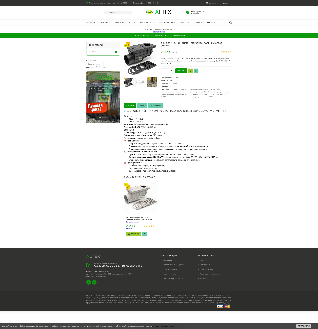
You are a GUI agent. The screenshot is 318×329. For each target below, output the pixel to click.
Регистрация (205, 265)
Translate (104, 67)
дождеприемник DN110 (204, 97)
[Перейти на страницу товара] (140, 197)
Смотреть (103, 118)
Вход (202, 260)
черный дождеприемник (220, 92)
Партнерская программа (210, 274)
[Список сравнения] (230, 22)
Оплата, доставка (170, 269)
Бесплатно (204, 278)
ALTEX (93, 256)
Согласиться (304, 326)
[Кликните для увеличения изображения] (140, 58)
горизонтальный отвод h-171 (176, 89)
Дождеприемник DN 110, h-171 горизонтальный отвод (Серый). (139, 218)
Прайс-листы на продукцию (174, 265)
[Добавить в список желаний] (154, 45)
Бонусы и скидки (206, 269)
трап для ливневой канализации (174, 94)
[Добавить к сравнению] (196, 70)
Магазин (92, 52)
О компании (167, 260)
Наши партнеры (169, 274)
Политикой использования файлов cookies (134, 326)
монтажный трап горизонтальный (180, 97)
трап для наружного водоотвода (202, 89)
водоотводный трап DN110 (198, 92)
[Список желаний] (225, 22)
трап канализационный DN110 (200, 94)
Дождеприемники (132, 222)
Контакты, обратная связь (173, 278)
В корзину (135, 234)
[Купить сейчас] (190, 70)
